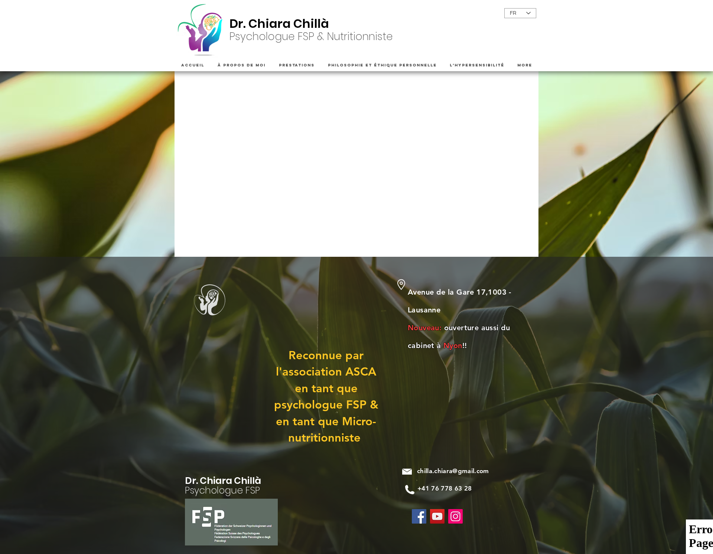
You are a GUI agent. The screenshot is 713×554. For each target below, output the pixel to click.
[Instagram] (455, 516)
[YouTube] (437, 516)
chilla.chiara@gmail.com (453, 471)
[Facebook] (419, 516)
